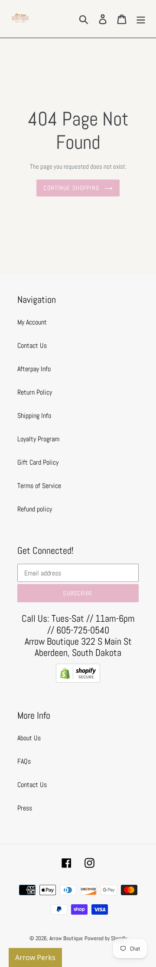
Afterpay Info (34, 368)
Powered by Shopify (105, 938)
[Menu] (140, 18)
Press (24, 808)
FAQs (24, 761)
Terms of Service (39, 485)
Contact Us (32, 345)
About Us (29, 737)
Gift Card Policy (37, 462)
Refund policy (34, 509)
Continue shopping (71, 188)
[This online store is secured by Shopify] (78, 680)
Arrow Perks (35, 957)
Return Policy (34, 392)
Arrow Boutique (66, 938)
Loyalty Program (38, 438)
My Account (32, 322)
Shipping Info (34, 415)
